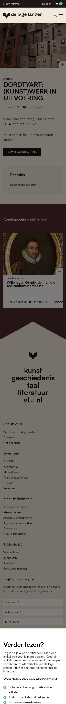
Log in (7, 653)
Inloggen (46, 3)
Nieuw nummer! (12, 3)
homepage (10, 671)
